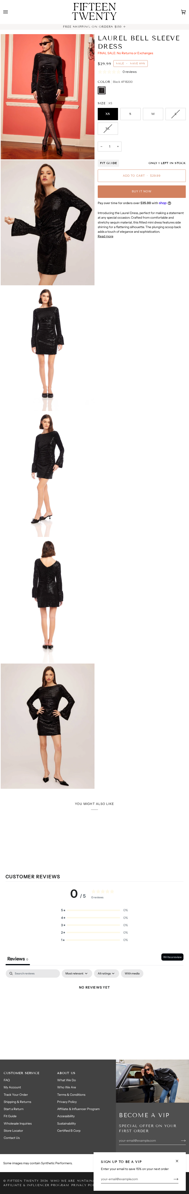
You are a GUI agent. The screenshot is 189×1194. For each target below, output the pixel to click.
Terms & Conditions (71, 1094)
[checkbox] (132, 973)
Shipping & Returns (17, 1102)
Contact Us (12, 1138)
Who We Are (66, 1087)
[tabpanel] (95, 1003)
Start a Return (14, 1109)
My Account (12, 1087)
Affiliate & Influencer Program (78, 1109)
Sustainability (66, 1123)
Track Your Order (16, 1094)
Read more (105, 236)
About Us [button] (66, 1073)
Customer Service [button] (21, 1073)
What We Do (66, 1080)
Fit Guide (108, 163)
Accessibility (66, 1116)
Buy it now (142, 191)
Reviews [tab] (17, 959)
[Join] (172, 1179)
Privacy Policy (67, 1102)
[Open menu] (10, 12)
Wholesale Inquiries (18, 1123)
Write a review (172, 957)
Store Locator (13, 1130)
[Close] (179, 1159)
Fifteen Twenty (23, 1181)
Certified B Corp (68, 1130)
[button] (94, 910)
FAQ (7, 1080)
